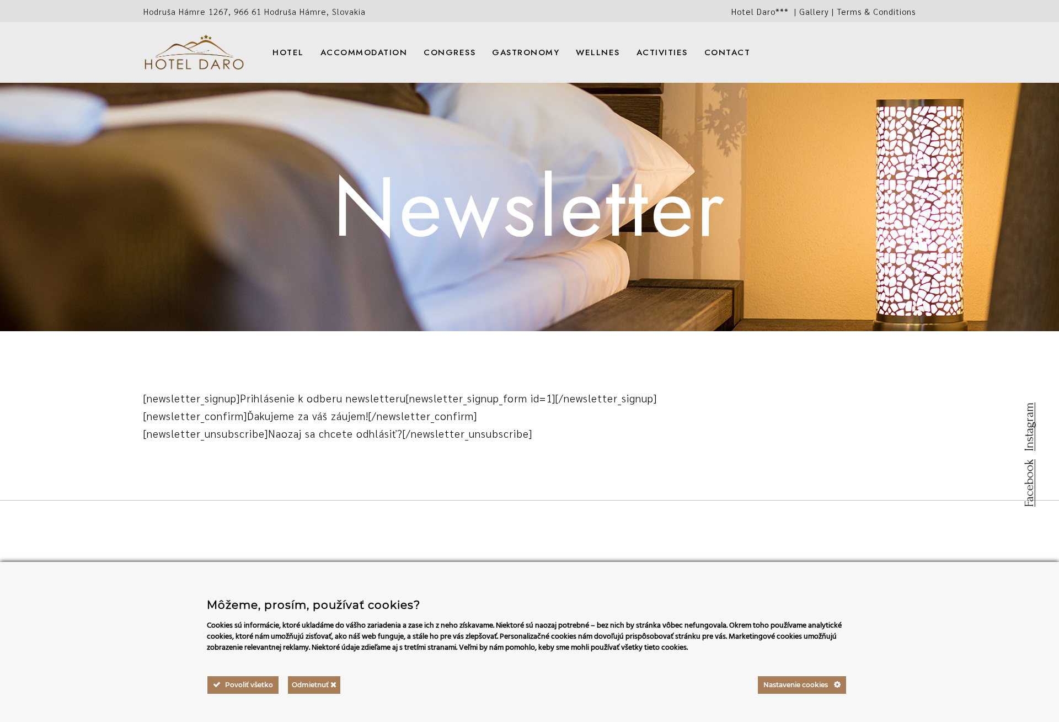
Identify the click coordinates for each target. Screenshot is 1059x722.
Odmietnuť (311, 685)
